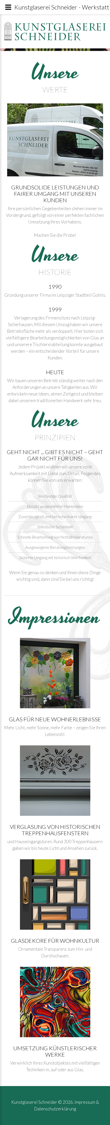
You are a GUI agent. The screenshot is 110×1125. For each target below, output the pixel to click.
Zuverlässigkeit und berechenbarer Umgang (55, 517)
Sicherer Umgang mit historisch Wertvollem (55, 558)
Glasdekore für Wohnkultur (55, 940)
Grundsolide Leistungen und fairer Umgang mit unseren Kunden (55, 193)
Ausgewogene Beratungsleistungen (55, 547)
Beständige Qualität (55, 496)
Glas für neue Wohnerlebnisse (55, 719)
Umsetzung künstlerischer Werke (55, 1051)
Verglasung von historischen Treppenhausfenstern (55, 830)
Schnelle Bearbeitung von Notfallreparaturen (55, 537)
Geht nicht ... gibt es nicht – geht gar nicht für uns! (55, 455)
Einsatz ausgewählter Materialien (55, 506)
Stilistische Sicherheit (55, 527)
